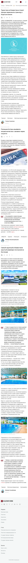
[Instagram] (2, 17)
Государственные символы (7, 535)
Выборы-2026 (9, 5)
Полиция (16, 236)
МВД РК (3, 236)
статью (3, 482)
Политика (3, 514)
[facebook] (9, 504)
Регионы (9, 118)
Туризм (3, 118)
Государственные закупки (7, 540)
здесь (12, 232)
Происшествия (4, 512)
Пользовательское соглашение (8, 530)
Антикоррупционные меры (7, 537)
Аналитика (3, 517)
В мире (2, 522)
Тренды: (3, 5)
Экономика (3, 519)
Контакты (3, 550)
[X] (12, 17)
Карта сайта (4, 548)
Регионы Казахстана (13, 487)
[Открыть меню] (26, 2)
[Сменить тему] (21, 2)
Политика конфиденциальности (8, 532)
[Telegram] (7, 17)
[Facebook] (9, 17)
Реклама (3, 553)
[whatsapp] (4, 17)
